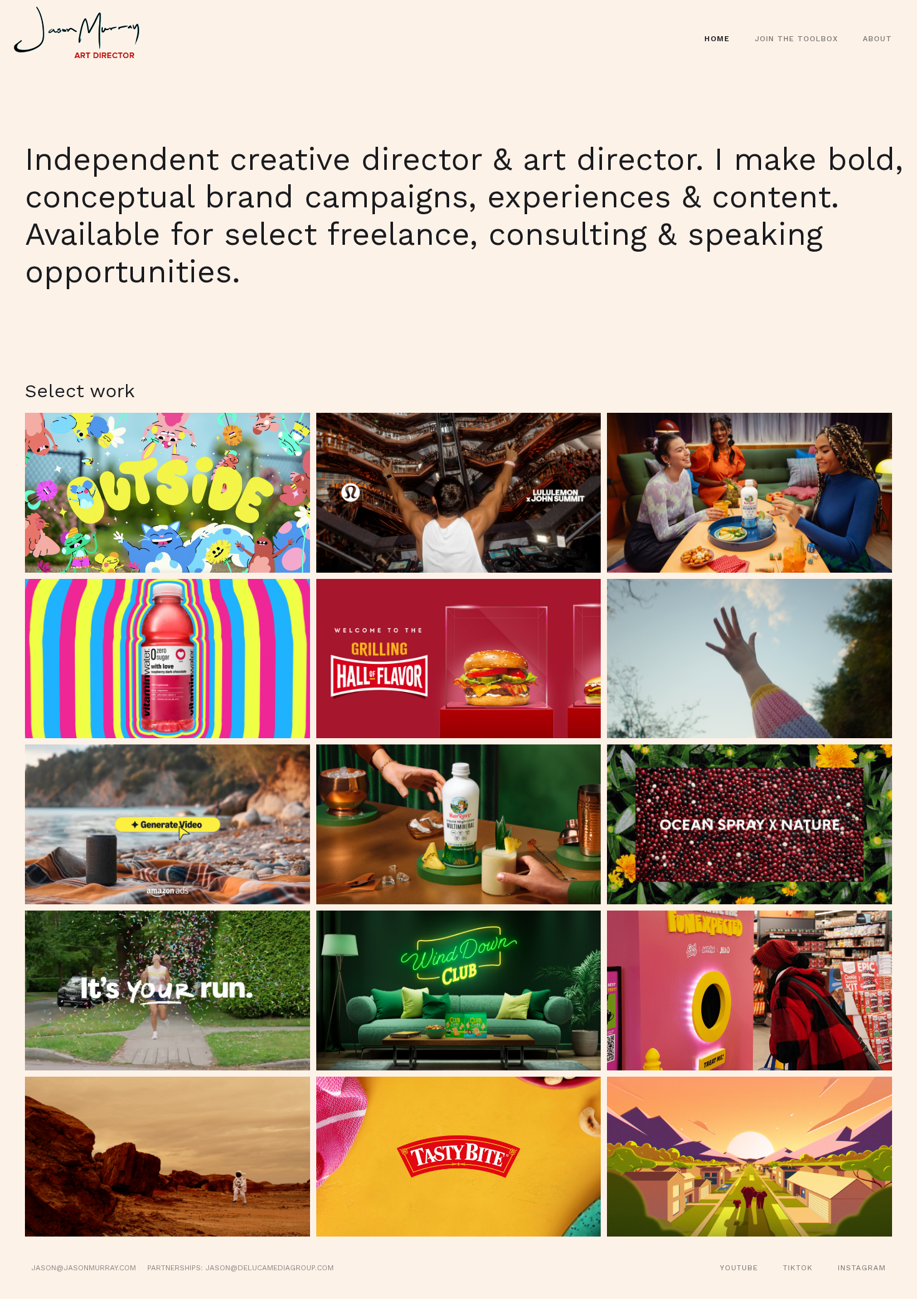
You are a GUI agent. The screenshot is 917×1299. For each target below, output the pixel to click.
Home (717, 38)
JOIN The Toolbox (796, 38)
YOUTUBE (739, 1267)
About (877, 38)
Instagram (862, 1267)
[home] (83, 39)
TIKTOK (798, 1267)
